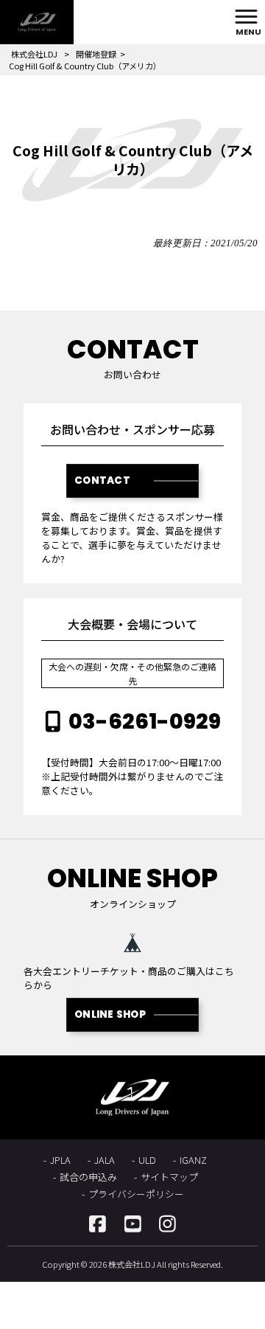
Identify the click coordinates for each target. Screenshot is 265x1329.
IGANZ (193, 1160)
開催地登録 (96, 54)
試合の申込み (88, 1177)
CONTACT (102, 480)
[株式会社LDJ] (37, 22)
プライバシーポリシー (136, 1194)
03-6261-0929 (144, 721)
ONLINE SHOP (110, 1014)
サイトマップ (169, 1177)
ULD (147, 1160)
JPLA (60, 1160)
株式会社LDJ (34, 54)
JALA (104, 1160)
